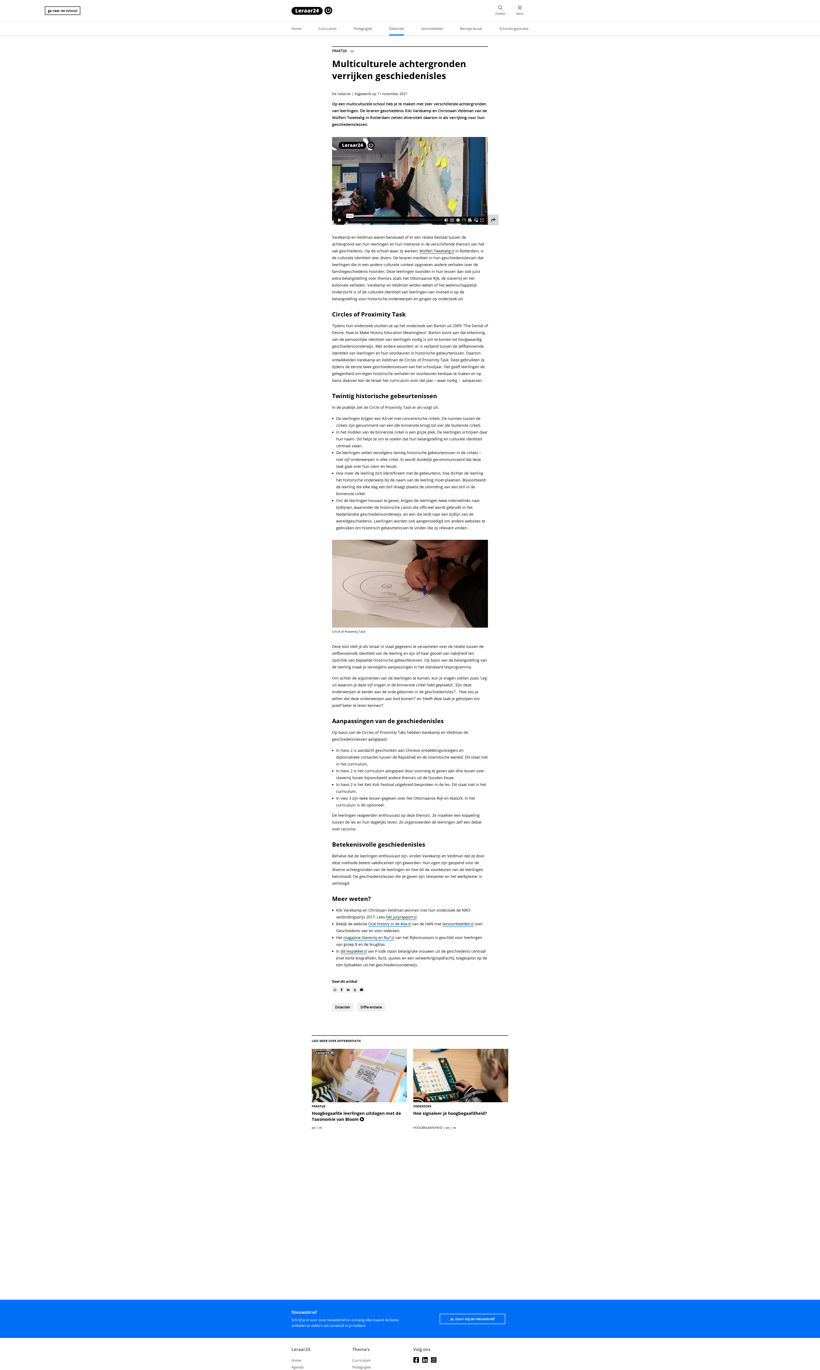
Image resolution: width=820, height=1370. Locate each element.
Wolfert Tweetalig (435, 250)
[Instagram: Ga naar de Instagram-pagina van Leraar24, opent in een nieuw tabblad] (433, 1360)
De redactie (341, 93)
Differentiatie (371, 1007)
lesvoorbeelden (456, 923)
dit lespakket (352, 951)
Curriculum (327, 28)
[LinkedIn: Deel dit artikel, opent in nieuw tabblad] (348, 990)
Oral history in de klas (388, 923)
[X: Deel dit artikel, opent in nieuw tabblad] (355, 990)
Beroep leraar (471, 28)
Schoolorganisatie (514, 28)
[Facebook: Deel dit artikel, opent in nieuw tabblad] (341, 990)
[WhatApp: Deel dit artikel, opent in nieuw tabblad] (335, 990)
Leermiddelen (432, 28)
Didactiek (396, 28)
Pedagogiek (362, 28)
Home (296, 28)
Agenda (297, 1367)
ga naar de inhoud (62, 10)
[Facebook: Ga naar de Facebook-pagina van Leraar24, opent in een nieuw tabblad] (416, 1360)
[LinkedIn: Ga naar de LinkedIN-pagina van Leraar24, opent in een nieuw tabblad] (425, 1360)
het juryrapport (399, 917)
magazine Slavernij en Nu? (367, 937)
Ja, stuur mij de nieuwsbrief (472, 1319)
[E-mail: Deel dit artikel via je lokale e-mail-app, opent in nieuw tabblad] (361, 990)
